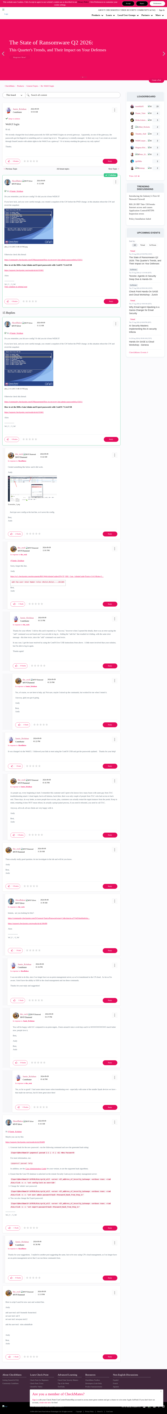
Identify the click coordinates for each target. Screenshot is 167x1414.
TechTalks (61, 1387)
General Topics (32, 86)
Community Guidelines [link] (10, 1383)
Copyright (79, 1411)
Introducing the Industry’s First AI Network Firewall (144, 197)
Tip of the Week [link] (63, 1383)
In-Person (133, 269)
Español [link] (115, 1380)
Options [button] (117, 86)
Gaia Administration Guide (35, 1169)
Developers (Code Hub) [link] (93, 1383)
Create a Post (156, 80)
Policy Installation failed (140, 219)
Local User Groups (127, 15)
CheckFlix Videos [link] (36, 1387)
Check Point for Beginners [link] (39, 1380)
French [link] (115, 1383)
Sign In (162, 10)
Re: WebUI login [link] (47, 86)
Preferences (157, 3)
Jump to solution (14, 119)
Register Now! (19, 57)
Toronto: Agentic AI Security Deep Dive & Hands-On (142, 277)
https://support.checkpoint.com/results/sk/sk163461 (24, 270)
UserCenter (109, 1411)
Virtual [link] (142, 245)
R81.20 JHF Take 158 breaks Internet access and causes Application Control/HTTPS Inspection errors (142, 209)
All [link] (135, 245)
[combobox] (72, 95)
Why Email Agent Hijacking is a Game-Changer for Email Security (144, 310)
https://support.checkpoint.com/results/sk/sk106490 (27, 923)
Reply (110, 161)
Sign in (35, 1400)
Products (96, 15)
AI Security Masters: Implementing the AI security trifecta (143, 328)
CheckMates (10, 86)
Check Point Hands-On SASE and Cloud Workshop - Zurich (143, 293)
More (158, 15)
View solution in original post (15, 287)
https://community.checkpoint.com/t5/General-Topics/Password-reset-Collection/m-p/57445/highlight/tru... (49, 918)
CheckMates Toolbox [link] (92, 1380)
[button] (128, 3)
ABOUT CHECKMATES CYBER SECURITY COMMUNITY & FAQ (126, 10)
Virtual (132, 251)
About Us (100, 1411)
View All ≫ (134, 176)
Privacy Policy (83, 2)
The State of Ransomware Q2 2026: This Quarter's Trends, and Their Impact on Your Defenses (145, 260)
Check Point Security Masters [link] (68, 1380)
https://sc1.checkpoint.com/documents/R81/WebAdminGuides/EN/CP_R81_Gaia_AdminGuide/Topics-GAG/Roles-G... (57, 576)
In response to (17, 461)
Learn (109, 15)
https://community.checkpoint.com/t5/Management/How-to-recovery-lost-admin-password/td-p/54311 (43, 260)
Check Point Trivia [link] (36, 1383)
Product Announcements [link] (93, 1387)
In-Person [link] (152, 245)
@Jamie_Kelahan (16, 191)
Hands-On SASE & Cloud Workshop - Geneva (141, 343)
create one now (45, 1403)
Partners (145, 15)
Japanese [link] (116, 1387)
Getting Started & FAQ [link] (10, 1380)
